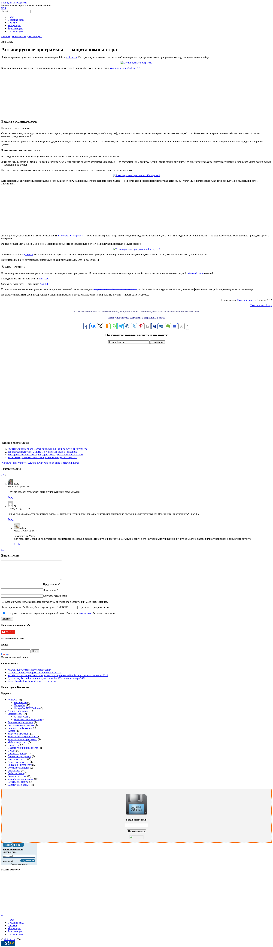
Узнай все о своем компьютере (13, 850)
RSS (3, 8)
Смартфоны (14, 770)
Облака (11, 750)
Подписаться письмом (19, 864)
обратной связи (195, 273)
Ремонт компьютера (18, 762)
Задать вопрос (15, 28)
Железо (11, 730)
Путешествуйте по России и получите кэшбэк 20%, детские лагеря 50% (46, 678)
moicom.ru (71, 57)
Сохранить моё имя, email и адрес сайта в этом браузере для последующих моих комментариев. (56, 601)
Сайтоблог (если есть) (55, 595)
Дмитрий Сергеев (246, 300)
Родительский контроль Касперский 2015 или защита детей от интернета (47, 449)
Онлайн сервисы (17, 753)
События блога (16, 773)
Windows (12, 699)
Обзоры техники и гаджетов (23, 747)
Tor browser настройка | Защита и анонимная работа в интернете (42, 451)
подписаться (85, 613)
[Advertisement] (136, 94)
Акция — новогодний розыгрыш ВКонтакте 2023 (34, 672)
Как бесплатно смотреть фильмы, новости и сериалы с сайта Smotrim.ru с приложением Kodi (58, 675)
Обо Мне (12, 22)
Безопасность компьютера (28, 719)
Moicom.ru (9, 939)
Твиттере (43, 278)
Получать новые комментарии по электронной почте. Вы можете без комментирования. (62, 613)
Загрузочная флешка (19, 733)
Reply (11, 497)
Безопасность (15, 713)
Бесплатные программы (20, 722)
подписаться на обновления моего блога (115, 289)
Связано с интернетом (20, 764)
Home (11, 17)
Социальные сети (17, 776)
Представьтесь (51, 584)
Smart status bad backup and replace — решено (32, 681)
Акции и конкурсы (18, 711)
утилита (28, 254)
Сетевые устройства (18, 767)
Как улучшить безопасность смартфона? (29, 669)
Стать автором (15, 31)
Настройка (19, 705)
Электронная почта (18, 782)
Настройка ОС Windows (27, 708)
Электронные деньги (19, 784)
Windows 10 (20, 702)
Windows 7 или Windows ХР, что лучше (22, 462)
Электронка (49, 590)
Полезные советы (17, 759)
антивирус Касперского (70, 235)
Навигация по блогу (261, 305)
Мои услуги (14, 25)
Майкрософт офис (17, 742)
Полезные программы (19, 756)
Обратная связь (16, 19)
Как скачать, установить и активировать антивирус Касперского (42, 457)
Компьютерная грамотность (23, 736)
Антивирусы (21, 716)
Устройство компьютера (20, 779)
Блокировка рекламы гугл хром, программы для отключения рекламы (45, 454)
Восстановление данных (21, 725)
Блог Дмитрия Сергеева (14, 2)
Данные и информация (20, 728)
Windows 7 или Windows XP (125, 68)
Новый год (13, 745)
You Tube (45, 284)
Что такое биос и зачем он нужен (61, 462)
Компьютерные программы (22, 739)
